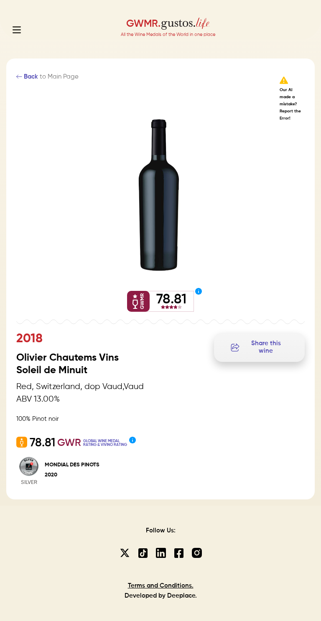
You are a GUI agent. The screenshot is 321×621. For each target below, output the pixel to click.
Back (30, 77)
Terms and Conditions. (161, 586)
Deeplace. (182, 596)
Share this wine (266, 347)
